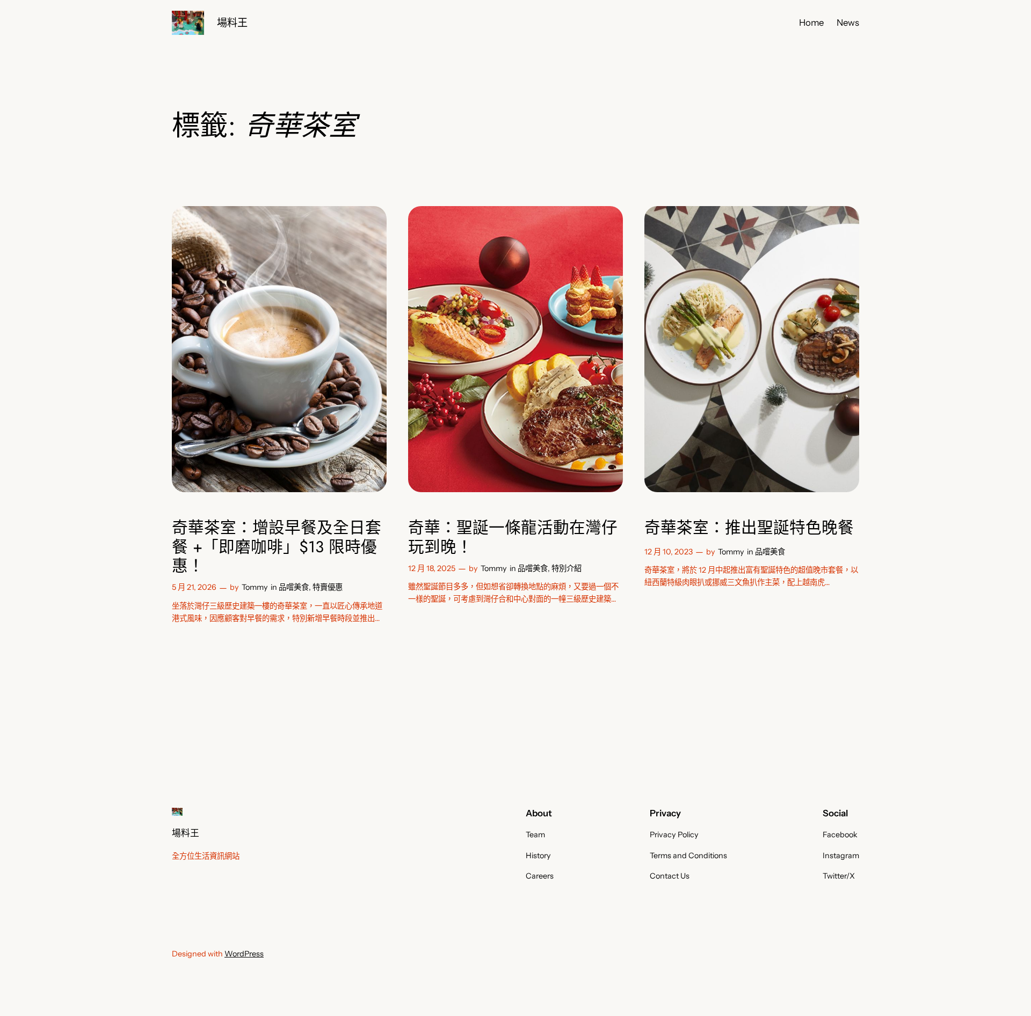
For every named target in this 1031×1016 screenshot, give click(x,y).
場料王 (232, 22)
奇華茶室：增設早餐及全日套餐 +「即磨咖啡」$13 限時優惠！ (276, 546)
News (848, 22)
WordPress (244, 954)
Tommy (255, 587)
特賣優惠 (328, 587)
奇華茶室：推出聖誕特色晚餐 (749, 527)
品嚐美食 (294, 587)
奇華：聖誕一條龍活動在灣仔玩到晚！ (513, 537)
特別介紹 (566, 568)
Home (811, 22)
